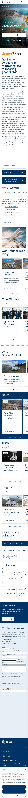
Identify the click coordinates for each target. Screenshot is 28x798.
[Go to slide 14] (17, 345)
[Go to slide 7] (8, 345)
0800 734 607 (20, 766)
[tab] (9, 193)
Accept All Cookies (14, 787)
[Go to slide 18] (22, 345)
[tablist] (15, 193)
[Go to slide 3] (3, 345)
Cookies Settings (14, 795)
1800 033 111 (6, 766)
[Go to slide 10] (12, 345)
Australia (6, 763)
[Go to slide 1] (1, 345)
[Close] (25, 769)
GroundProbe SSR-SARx (12, 212)
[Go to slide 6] (7, 345)
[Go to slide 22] (27, 345)
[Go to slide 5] (6, 345)
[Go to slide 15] (18, 345)
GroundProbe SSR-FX (11, 209)
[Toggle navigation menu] (24, 2)
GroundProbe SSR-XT (11, 207)
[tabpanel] (14, 221)
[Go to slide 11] (13, 345)
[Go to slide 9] (11, 345)
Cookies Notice (21, 782)
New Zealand (20, 763)
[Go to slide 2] (2, 345)
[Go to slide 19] (23, 345)
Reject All (14, 791)
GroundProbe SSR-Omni (12, 215)
